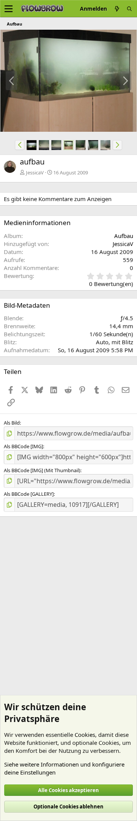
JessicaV (35, 172)
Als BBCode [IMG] (23, 446)
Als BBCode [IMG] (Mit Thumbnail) (42, 470)
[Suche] (129, 9)
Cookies (85, 734)
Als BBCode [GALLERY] (29, 493)
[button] (19, 145)
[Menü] (9, 8)
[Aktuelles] (117, 9)
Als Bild (12, 422)
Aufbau (123, 236)
